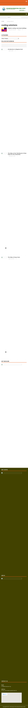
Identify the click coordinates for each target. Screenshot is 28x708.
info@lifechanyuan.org (6, 686)
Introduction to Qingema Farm (15, 49)
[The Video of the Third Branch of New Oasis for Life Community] (4, 203)
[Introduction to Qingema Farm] (4, 99)
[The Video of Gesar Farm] (4, 307)
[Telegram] (16, 4)
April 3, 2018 (11, 50)
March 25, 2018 (11, 258)
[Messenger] (14, 4)
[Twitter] (19, 4)
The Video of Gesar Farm (14, 257)
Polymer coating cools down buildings (17, 28)
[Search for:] (14, 17)
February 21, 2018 (12, 155)
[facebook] (9, 4)
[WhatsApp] (11, 4)
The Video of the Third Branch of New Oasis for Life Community (17, 154)
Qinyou (19, 29)
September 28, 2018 (12, 29)
